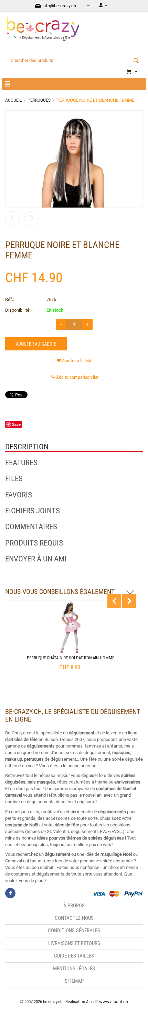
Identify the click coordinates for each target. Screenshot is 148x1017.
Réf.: (9, 299)
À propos (74, 906)
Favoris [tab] (18, 495)
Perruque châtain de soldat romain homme (70, 657)
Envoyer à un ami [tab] (35, 559)
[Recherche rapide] (136, 60)
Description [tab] (27, 446)
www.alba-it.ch (113, 1001)
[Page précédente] (12, 218)
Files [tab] (14, 478)
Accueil (13, 100)
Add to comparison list (77, 377)
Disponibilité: (17, 310)
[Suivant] (31, 218)
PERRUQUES (39, 100)
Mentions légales (74, 968)
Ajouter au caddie (36, 344)
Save (16, 424)
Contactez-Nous (74, 918)
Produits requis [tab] (34, 543)
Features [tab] (21, 462)
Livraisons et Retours (74, 943)
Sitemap (74, 981)
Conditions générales (74, 930)
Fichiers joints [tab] (32, 510)
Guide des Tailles (74, 956)
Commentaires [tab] (31, 526)
